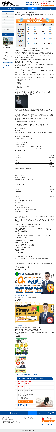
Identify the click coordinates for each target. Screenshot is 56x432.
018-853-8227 (47, 3)
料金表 (32, 8)
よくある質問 (15, 8)
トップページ (6, 8)
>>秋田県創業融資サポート (20, 325)
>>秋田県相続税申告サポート (21, 354)
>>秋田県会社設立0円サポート (21, 295)
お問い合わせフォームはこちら (48, 5)
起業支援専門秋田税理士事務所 (8, 3)
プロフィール (23, 8)
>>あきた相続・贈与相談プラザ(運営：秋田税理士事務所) (26, 374)
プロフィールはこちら (8, 62)
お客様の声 (41, 8)
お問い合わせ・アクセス (50, 8)
